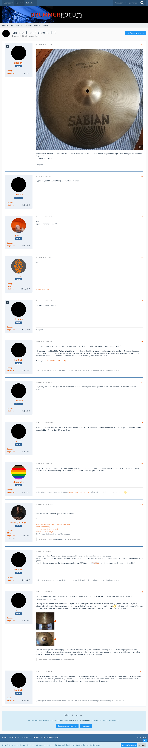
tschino (96, 563)
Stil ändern (141, 737)
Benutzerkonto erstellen (67, 726)
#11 (141, 551)
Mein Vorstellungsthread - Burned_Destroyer (53, 524)
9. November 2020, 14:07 (44, 257)
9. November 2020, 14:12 (44, 301)
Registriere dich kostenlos (79, 720)
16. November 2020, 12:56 (44, 672)
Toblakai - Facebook (43, 531)
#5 (142, 301)
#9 (142, 463)
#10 (141, 504)
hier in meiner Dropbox (56, 360)
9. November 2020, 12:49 (44, 176)
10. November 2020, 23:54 (44, 382)
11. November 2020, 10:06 (44, 423)
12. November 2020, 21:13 (44, 551)
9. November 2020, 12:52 (44, 217)
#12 (141, 592)
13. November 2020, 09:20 (44, 592)
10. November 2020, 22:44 (44, 341)
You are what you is (43, 289)
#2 (142, 176)
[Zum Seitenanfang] (145, 741)
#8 (142, 423)
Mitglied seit (11, 73)
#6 (142, 341)
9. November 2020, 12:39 (44, 44)
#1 (142, 44)
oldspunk (17, 36)
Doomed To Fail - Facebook (46, 529)
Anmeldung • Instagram (78, 492)
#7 (142, 382)
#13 (141, 672)
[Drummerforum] (74, 14)
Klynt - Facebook (42, 527)
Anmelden (86, 726)
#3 (142, 217)
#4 (142, 257)
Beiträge (10, 71)
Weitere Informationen (129, 745)
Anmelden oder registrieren (126, 3)
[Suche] (142, 3)
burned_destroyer (60, 539)
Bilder (9, 286)
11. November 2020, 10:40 (44, 504)
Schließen (142, 745)
